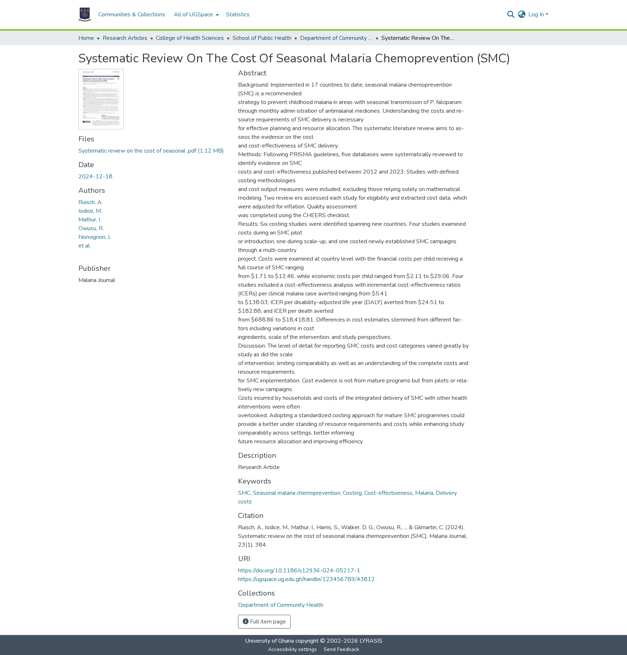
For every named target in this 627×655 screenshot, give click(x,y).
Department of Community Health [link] (336, 38)
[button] (84, 14)
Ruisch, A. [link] (90, 202)
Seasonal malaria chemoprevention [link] (296, 493)
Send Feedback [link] (341, 649)
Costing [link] (352, 493)
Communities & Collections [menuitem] (131, 14)
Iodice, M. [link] (90, 211)
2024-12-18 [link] (95, 177)
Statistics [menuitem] (238, 14)
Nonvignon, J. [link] (94, 237)
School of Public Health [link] (262, 38)
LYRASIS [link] (371, 641)
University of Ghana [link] (269, 641)
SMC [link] (244, 493)
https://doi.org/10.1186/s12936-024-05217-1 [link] (299, 571)
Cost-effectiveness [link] (388, 493)
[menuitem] (195, 14)
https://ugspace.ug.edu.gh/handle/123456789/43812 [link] (306, 579)
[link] (153, 150)
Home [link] (86, 38)
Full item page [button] (267, 622)
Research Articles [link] (125, 38)
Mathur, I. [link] (89, 220)
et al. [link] (84, 246)
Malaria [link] (424, 493)
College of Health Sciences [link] (190, 38)
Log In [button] (536, 14)
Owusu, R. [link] (91, 228)
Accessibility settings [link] (292, 649)
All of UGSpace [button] (193, 14)
